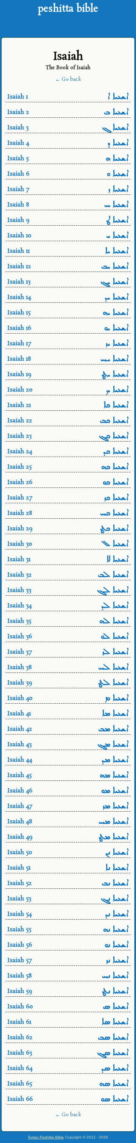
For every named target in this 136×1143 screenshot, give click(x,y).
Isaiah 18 (68, 359)
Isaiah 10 (68, 236)
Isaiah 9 (68, 221)
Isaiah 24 (68, 452)
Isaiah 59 (68, 992)
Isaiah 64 (68, 1069)
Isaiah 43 (68, 745)
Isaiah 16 (68, 329)
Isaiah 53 (68, 899)
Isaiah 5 (68, 159)
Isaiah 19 (68, 375)
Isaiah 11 (68, 252)
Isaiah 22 (68, 421)
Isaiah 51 (68, 868)
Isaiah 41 (68, 714)
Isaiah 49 (68, 837)
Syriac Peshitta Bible (46, 1137)
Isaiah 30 (68, 544)
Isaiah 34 (68, 606)
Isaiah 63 (68, 1053)
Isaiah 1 (68, 97)
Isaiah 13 (68, 282)
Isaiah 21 (68, 406)
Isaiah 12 (68, 267)
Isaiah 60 (68, 1007)
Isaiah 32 (68, 575)
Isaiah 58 (68, 976)
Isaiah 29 (68, 529)
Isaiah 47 (68, 807)
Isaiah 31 (68, 560)
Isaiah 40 (68, 699)
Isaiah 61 (68, 1023)
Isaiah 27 (68, 498)
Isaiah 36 (68, 637)
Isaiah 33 (68, 591)
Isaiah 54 (68, 915)
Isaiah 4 (68, 144)
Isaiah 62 (68, 1038)
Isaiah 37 (68, 652)
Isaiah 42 (68, 730)
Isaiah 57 (68, 961)
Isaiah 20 (68, 390)
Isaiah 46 (68, 791)
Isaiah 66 (68, 1100)
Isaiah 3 (68, 128)
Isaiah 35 (68, 622)
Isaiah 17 (68, 344)
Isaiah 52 (68, 884)
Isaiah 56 (68, 945)
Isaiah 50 (68, 853)
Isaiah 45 (68, 776)
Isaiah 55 (68, 930)
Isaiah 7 (68, 190)
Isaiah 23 (68, 437)
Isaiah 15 (68, 313)
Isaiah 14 (68, 298)
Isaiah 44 (68, 760)
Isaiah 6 (68, 174)
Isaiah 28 (68, 514)
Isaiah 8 (68, 205)
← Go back (68, 79)
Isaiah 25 (68, 467)
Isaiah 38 (68, 668)
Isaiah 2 (68, 113)
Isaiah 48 (68, 822)
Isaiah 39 (68, 683)
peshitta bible (68, 9)
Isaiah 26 (68, 483)
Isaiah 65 (68, 1084)
